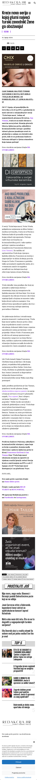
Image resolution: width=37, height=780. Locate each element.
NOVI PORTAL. (18, 489)
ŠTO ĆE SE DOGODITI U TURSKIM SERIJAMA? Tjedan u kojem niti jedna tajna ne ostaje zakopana (23, 655)
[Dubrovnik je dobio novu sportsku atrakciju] (7, 706)
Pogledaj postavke (18, 773)
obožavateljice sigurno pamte (14, 391)
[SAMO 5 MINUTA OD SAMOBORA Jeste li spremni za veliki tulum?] (7, 681)
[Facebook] (4, 48)
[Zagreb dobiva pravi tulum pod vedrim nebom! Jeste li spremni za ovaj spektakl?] (7, 693)
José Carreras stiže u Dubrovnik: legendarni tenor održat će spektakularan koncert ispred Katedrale (16, 609)
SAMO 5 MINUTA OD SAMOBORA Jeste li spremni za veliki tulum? (24, 680)
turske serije (17, 579)
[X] (8, 48)
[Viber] (22, 48)
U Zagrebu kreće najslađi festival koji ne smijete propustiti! (24, 668)
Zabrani (18, 767)
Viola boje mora (28, 579)
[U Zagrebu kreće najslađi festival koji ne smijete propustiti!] (7, 669)
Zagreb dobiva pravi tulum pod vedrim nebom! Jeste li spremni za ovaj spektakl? (24, 693)
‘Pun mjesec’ (13, 396)
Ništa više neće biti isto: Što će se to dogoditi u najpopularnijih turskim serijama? (18, 622)
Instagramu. (21, 497)
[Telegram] (18, 48)
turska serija (7, 579)
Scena (6, 32)
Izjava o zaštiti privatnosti (24, 777)
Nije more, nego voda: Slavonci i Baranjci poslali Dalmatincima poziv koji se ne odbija (17, 596)
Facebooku (9, 497)
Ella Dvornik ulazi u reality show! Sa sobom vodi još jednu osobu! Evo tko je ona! (18, 633)
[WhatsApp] (13, 48)
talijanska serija (8, 576)
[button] (34, 742)
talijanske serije (20, 576)
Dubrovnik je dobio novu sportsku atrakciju (24, 706)
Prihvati (18, 762)
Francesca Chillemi (15, 452)
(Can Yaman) (7, 250)
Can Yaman (11, 574)
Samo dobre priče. (12, 481)
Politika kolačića (9, 777)
